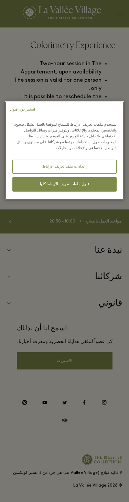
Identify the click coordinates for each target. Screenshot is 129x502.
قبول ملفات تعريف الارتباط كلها (64, 184)
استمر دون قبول (22, 110)
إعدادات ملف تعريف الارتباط (64, 167)
